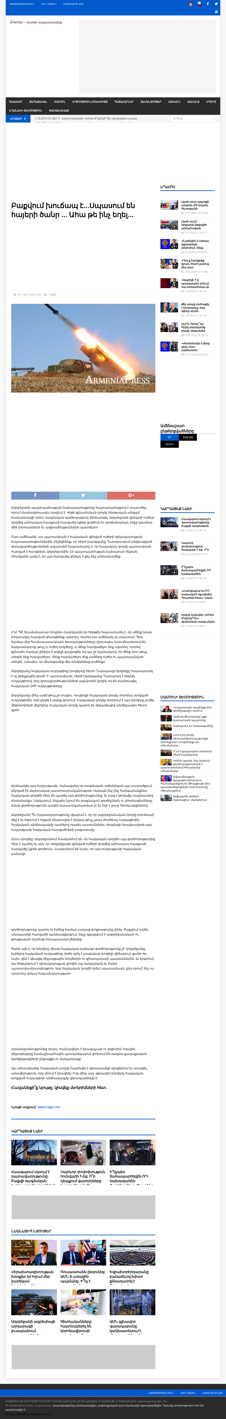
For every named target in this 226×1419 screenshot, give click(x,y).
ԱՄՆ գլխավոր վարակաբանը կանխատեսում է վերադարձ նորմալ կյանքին (127, 1330)
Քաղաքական (38, 102)
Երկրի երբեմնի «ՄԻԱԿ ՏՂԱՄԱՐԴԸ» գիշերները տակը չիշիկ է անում (198, 620)
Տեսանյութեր (151, 102)
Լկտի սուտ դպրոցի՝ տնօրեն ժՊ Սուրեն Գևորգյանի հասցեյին (195, 207)
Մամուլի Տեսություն (182, 697)
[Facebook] (208, 4)
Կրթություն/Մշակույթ (89, 102)
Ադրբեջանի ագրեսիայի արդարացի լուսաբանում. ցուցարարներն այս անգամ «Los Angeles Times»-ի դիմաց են (33, 1333)
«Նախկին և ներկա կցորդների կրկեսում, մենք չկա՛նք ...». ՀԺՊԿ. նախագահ (195, 247)
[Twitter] (216, 4)
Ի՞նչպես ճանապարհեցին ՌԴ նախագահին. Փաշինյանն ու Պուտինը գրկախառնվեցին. (131, 1180)
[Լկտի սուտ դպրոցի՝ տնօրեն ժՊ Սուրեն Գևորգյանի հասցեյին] (169, 205)
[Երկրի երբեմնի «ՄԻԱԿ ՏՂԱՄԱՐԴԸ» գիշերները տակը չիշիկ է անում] (169, 618)
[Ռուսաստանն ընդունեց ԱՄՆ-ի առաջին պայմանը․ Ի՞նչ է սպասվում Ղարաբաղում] (83, 1253)
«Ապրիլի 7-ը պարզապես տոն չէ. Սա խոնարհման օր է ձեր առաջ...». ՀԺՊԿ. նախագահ (195, 286)
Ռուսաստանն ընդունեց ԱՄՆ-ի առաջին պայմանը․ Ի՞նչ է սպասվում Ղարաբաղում (82, 1280)
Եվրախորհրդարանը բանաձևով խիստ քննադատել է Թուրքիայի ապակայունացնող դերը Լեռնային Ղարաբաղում (132, 1283)
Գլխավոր (16, 102)
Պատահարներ (124, 102)
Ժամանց (193, 102)
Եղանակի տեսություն (25, 110)
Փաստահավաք (59, 110)
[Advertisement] (147, 56)
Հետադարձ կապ (73, 4)
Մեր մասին (48, 4)
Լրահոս (167, 186)
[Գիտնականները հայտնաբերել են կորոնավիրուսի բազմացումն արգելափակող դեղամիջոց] (83, 1303)
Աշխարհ (174, 102)
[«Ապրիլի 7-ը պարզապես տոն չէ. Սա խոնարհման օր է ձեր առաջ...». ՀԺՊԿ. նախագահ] (169, 283)
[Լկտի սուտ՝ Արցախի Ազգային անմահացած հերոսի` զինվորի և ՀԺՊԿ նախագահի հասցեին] (169, 225)
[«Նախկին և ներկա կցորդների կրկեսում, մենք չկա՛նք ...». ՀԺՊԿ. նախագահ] (169, 244)
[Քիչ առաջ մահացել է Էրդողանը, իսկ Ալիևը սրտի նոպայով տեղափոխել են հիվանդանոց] (169, 307)
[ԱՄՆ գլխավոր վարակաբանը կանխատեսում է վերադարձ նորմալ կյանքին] (132, 1303)
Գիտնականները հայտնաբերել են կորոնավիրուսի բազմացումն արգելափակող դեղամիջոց (75, 1333)
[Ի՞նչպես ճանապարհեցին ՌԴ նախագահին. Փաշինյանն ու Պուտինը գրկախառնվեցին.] (132, 1153)
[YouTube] (216, 11)
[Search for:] (193, 118)
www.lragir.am (49, 1107)
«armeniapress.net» (22, 4)
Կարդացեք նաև (176, 508)
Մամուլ (59, 102)
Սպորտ (211, 102)
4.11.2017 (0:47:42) (29, 295)
